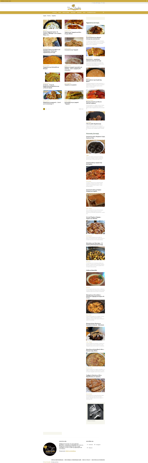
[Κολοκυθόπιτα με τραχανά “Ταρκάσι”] (74, 94)
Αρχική (44, 15)
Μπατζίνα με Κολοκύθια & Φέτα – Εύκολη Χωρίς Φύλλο (95, 350)
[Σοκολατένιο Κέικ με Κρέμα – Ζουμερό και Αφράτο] (95, 200)
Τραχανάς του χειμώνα (70, 85)
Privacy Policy (86, 459)
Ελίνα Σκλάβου (88, 122)
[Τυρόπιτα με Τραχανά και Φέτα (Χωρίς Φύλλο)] (74, 24)
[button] (103, 12)
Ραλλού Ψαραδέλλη (68, 83)
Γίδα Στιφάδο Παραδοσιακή (93, 124)
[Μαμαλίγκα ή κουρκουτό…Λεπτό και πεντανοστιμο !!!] (52, 94)
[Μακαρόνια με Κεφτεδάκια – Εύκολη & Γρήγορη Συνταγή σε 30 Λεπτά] (95, 306)
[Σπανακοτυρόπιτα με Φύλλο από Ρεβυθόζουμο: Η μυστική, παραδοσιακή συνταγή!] (52, 41)
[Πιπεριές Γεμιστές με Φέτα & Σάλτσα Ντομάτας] (95, 94)
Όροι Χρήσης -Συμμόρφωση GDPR (72, 459)
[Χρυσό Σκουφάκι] (74, 7)
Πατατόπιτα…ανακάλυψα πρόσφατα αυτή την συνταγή (93, 60)
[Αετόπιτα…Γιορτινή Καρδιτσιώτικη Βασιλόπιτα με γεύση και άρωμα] (52, 77)
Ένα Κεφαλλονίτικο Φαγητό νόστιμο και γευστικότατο (93, 38)
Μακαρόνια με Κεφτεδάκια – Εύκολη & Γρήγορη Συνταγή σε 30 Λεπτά (95, 296)
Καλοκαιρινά (88, 261)
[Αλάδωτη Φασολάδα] (95, 279)
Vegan (87, 155)
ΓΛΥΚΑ (59, 12)
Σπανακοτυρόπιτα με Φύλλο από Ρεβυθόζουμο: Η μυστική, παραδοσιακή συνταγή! (51, 51)
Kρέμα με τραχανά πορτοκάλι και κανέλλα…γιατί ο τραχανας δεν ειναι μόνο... (73, 68)
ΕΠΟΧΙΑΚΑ (79, 12)
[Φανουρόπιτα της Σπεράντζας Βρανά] (95, 72)
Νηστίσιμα (88, 287)
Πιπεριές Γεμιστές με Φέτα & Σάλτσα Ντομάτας (94, 102)
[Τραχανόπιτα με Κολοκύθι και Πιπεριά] (52, 59)
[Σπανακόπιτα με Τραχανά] (74, 42)
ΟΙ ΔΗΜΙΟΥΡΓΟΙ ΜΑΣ (91, 12)
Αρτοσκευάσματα (89, 235)
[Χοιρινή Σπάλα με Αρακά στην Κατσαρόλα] (95, 173)
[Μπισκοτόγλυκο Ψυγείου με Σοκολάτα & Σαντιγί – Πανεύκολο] (95, 333)
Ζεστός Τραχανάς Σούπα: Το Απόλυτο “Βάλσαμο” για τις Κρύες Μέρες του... (52, 33)
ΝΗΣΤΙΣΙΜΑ (73, 12)
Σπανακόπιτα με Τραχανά (71, 50)
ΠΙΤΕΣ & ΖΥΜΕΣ (66, 12)
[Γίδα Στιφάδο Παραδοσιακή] (95, 116)
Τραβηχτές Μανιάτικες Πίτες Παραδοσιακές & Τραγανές (94, 376)
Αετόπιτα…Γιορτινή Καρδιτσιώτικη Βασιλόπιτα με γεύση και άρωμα (51, 86)
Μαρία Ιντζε (45, 30)
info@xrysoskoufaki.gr (71, 451)
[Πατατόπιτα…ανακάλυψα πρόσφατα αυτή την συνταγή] (95, 51)
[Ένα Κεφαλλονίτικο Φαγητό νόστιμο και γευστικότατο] (95, 29)
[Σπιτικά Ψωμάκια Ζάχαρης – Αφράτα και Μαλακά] (95, 227)
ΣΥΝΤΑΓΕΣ (54, 12)
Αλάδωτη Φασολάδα (91, 270)
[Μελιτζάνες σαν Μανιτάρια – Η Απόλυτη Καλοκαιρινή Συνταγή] (95, 253)
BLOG (84, 12)
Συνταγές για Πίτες (68, 30)
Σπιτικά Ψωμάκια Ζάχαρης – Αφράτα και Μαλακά (93, 217)
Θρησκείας (88, 78)
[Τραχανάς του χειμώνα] (74, 77)
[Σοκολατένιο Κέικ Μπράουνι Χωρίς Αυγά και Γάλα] (95, 147)
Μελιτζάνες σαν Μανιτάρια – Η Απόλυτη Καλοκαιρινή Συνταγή (94, 243)
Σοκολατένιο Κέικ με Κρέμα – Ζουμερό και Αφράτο (94, 190)
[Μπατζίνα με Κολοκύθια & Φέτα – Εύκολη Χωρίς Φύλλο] (95, 359)
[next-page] (49, 109)
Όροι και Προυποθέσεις (57, 459)
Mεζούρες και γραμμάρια (98, 459)
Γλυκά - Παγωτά (89, 208)
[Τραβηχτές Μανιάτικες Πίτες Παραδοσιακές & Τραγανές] (95, 385)
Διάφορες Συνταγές (68, 65)
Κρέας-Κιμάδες (88, 36)
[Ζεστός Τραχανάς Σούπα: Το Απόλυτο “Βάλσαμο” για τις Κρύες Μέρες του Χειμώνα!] (52, 24)
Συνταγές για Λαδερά (89, 100)
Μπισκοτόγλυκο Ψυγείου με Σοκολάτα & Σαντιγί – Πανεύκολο (95, 324)
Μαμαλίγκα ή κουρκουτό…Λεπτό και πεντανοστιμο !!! (52, 103)
